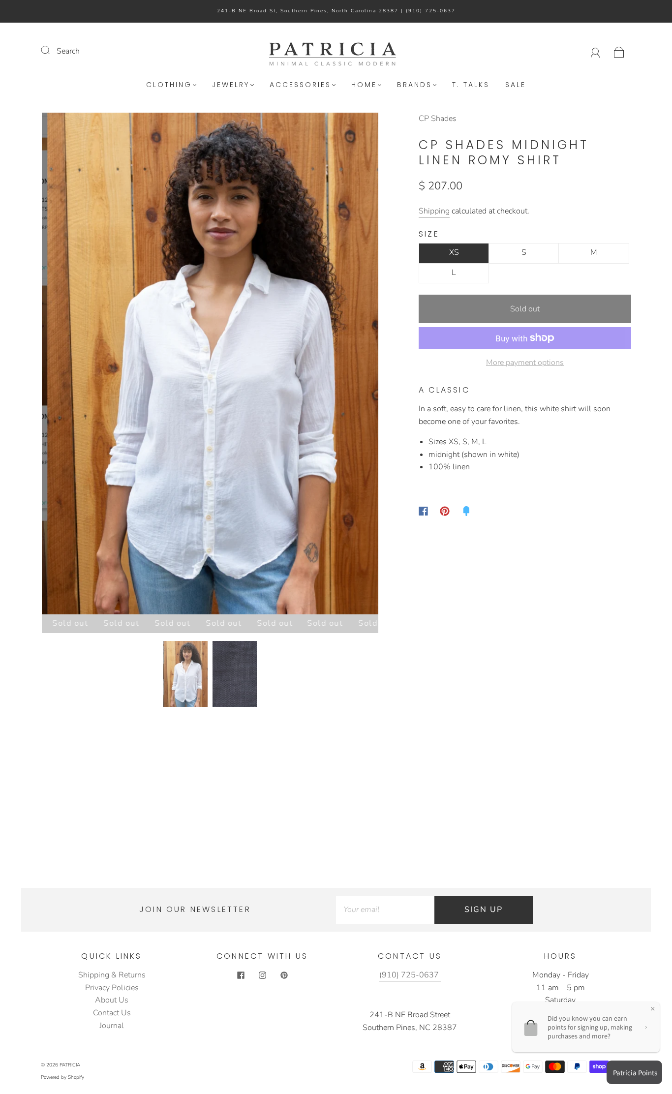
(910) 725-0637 (431, 10)
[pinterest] (284, 975)
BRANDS (414, 85)
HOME (364, 85)
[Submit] (51, 50)
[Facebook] (423, 511)
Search (68, 51)
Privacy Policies (112, 987)
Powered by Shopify (62, 1077)
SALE (515, 85)
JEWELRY (230, 85)
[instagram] (262, 975)
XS (454, 252)
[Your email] (385, 910)
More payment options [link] (525, 362)
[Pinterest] (445, 511)
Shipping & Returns (112, 975)
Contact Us (112, 1012)
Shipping (434, 211)
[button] (75, 365)
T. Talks (470, 85)
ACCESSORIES (300, 85)
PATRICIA (70, 1065)
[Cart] (619, 51)
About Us (111, 1000)
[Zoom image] (210, 365)
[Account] (595, 51)
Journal (111, 1025)
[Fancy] (466, 511)
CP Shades (438, 118)
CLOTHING (169, 85)
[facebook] (240, 975)
